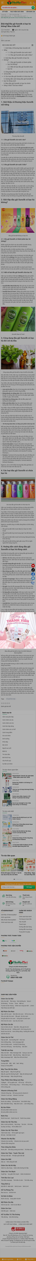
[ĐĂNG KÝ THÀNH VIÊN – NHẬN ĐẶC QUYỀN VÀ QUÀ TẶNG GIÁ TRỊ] (18, 630)
